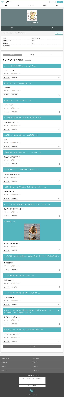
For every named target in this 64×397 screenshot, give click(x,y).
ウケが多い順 (28, 60)
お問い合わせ (36, 370)
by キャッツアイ (16, 73)
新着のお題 (35, 362)
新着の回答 (4, 362)
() (35, 66)
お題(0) (32, 54)
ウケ (51, 54)
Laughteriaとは (5, 358)
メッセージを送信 (32, 385)
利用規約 (4, 366)
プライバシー (36, 366)
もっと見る (32, 346)
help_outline (10, 40)
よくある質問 (36, 358)
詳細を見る (14, 77)
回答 (6, 5)
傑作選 (44, 5)
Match (57, 5)
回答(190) (12, 54)
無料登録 (60, 2)
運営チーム (4, 370)
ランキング (31, 5)
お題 (18, 5)
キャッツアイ (32, 23)
